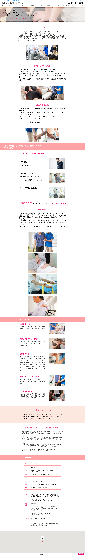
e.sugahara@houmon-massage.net (38, 481)
